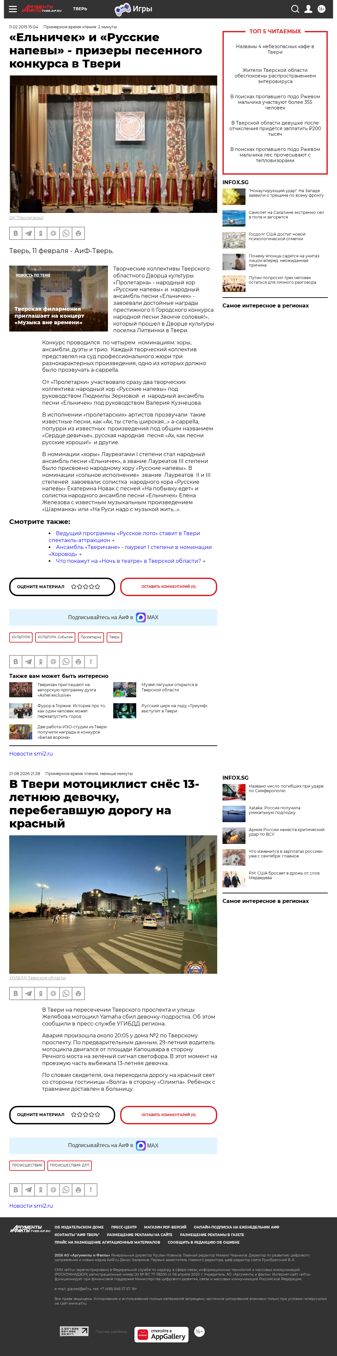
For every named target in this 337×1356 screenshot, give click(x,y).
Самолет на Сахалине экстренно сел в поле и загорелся (286, 214)
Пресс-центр (124, 1227)
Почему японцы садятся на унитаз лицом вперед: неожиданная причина (284, 261)
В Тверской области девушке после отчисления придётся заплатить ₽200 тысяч (275, 128)
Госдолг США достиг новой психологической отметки (277, 236)
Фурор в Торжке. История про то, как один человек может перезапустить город (72, 711)
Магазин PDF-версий (165, 1227)
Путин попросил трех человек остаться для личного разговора (282, 280)
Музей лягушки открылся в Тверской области (169, 687)
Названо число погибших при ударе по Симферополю (286, 788)
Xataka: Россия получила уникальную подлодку (274, 810)
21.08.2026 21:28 (24, 773)
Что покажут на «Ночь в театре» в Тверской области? (128, 561)
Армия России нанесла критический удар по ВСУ (286, 832)
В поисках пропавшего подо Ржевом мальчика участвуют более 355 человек (275, 102)
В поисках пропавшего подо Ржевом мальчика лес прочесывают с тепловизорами (275, 155)
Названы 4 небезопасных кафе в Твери (275, 49)
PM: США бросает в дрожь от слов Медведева (284, 875)
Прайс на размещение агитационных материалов (107, 1242)
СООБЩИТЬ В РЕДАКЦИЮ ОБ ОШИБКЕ (204, 1242)
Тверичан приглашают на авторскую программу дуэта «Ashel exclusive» (67, 690)
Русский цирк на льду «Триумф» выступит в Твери (175, 708)
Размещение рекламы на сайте (139, 1235)
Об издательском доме (79, 1227)
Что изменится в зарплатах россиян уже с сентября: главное (286, 853)
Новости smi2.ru (31, 754)
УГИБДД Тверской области (37, 977)
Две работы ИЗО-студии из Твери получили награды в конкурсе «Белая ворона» (72, 732)
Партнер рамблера (111, 1332)
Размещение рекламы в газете (212, 1235)
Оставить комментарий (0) (169, 587)
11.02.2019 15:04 (23, 26)
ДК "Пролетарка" (26, 217)
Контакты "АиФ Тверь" (77, 1235)
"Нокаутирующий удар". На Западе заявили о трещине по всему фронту (286, 193)
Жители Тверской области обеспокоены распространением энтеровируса (275, 76)
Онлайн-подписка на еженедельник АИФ (236, 1227)
